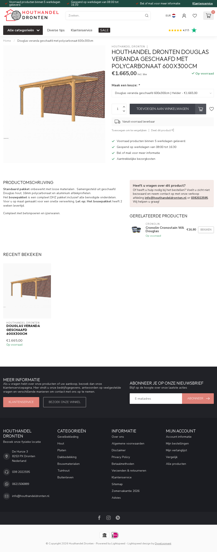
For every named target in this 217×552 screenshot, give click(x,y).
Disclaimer (119, 450)
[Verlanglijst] (195, 15)
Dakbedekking (67, 457)
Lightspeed (118, 543)
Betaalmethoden (123, 464)
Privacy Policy (121, 457)
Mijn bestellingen (177, 444)
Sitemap (117, 484)
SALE (104, 30)
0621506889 (20, 484)
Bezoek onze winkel (65, 402)
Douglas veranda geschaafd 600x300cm (23, 330)
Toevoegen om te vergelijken (129, 130)
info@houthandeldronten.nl (165, 198)
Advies (116, 498)
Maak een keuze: (126, 85)
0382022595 (199, 198)
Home (7, 41)
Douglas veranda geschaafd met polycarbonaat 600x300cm (55, 41)
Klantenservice (202, 4)
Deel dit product (161, 130)
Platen (61, 450)
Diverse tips (56, 30)
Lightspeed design (139, 543)
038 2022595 (21, 472)
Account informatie (179, 437)
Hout (60, 444)
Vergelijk (172, 457)
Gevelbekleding (67, 437)
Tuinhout (63, 471)
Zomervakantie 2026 (125, 491)
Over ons (118, 437)
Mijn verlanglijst (176, 450)
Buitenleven (65, 477)
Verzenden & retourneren (129, 471)
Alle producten (176, 464)
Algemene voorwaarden (128, 444)
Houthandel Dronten (128, 47)
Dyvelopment (163, 543)
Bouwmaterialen (68, 464)
